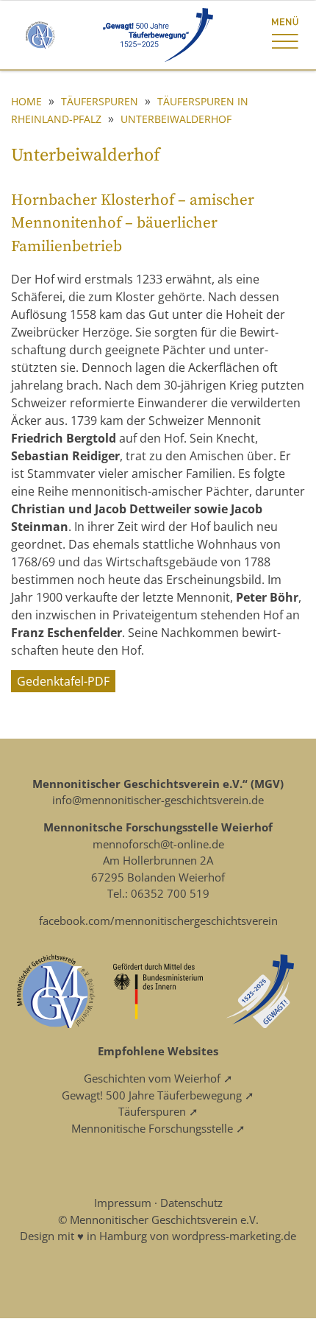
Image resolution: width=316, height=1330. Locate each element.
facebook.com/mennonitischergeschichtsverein (158, 920)
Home (26, 101)
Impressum (122, 1202)
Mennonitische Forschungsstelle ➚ (158, 1128)
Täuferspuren (99, 101)
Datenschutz (191, 1202)
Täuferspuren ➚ (158, 1111)
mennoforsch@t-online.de (158, 844)
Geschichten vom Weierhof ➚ (158, 1078)
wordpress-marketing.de (234, 1235)
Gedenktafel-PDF (63, 681)
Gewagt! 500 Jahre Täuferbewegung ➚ (158, 1095)
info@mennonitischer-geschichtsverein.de (158, 799)
